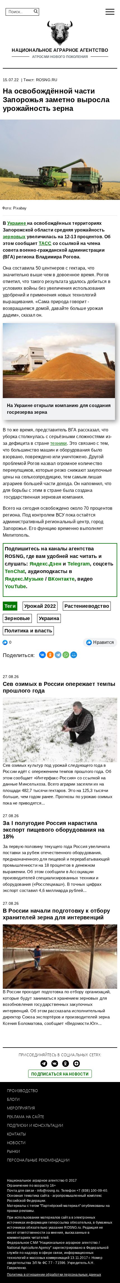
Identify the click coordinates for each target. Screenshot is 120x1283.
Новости (16, 1142)
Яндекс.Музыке (24, 579)
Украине (17, 223)
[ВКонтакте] (42, 654)
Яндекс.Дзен (45, 564)
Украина (49, 618)
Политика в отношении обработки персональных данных (54, 1275)
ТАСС (45, 243)
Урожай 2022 (40, 606)
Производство (22, 1090)
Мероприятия (21, 1108)
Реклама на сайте (25, 1116)
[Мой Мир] (73, 654)
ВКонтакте (61, 579)
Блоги (13, 1099)
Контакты (16, 1134)
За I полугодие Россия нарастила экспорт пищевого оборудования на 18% (53, 830)
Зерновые (17, 618)
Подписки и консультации (35, 1125)
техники (58, 443)
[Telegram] (58, 654)
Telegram (79, 564)
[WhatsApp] (66, 654)
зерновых (14, 236)
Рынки (13, 1151)
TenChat (15, 571)
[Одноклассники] (50, 654)
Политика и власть (28, 631)
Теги (10, 606)
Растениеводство (86, 606)
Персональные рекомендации (38, 1160)
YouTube (15, 586)
